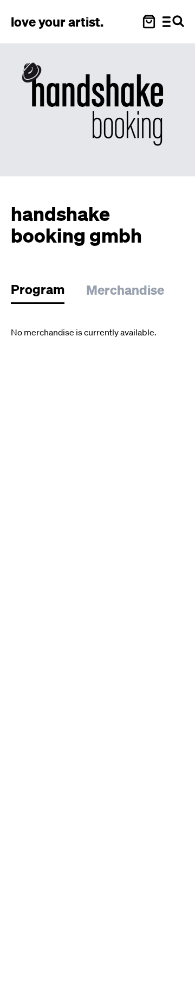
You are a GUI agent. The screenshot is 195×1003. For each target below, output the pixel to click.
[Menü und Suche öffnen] (173, 22)
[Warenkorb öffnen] (149, 22)
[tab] (43, 292)
